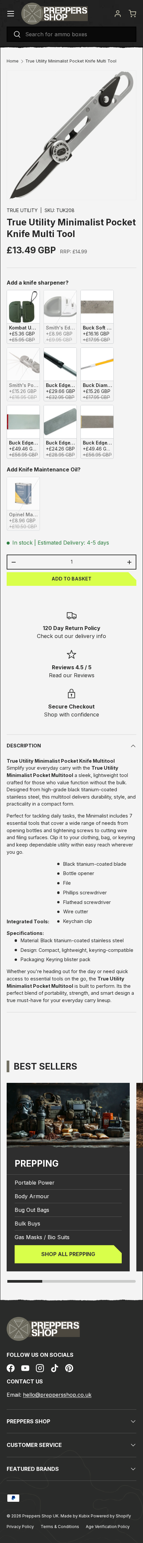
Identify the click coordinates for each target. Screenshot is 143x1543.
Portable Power (35, 1182)
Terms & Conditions (60, 1526)
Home (13, 61)
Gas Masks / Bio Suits (42, 1237)
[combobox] (71, 34)
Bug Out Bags (32, 1210)
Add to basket (71, 578)
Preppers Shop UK (40, 1515)
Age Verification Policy (108, 1526)
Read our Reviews (71, 675)
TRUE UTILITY (22, 210)
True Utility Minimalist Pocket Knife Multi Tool (70, 61)
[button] (132, 13)
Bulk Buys (27, 1223)
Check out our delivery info (71, 636)
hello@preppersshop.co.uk (57, 1394)
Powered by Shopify (111, 1515)
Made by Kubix (76, 1515)
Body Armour (32, 1196)
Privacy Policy (20, 1526)
